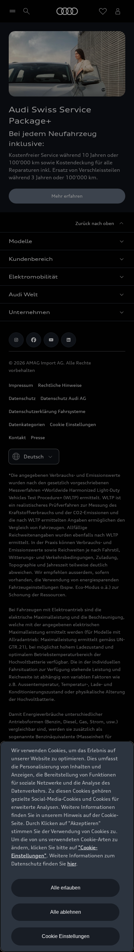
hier (71, 864)
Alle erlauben (65, 887)
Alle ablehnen (65, 912)
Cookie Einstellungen (65, 936)
